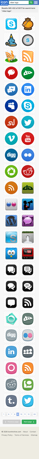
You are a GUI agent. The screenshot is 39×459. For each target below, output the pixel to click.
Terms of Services (21, 435)
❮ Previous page (11, 422)
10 (21, 414)
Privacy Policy (7, 435)
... (6, 414)
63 (35, 414)
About (25, 432)
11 (25, 414)
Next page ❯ (29, 422)
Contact (33, 432)
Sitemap (34, 435)
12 (29, 414)
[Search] (31, 2)
